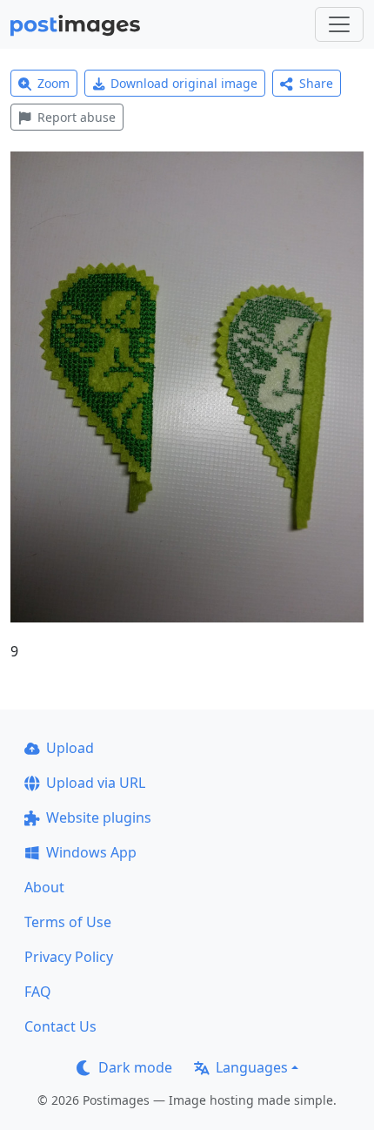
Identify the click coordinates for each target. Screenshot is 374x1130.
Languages (252, 1067)
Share (316, 83)
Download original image (183, 83)
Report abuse (76, 117)
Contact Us (60, 1026)
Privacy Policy (68, 956)
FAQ (37, 991)
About (44, 887)
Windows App (91, 852)
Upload (70, 747)
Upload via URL (95, 782)
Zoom (53, 83)
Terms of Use (67, 922)
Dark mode (135, 1067)
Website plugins (98, 817)
